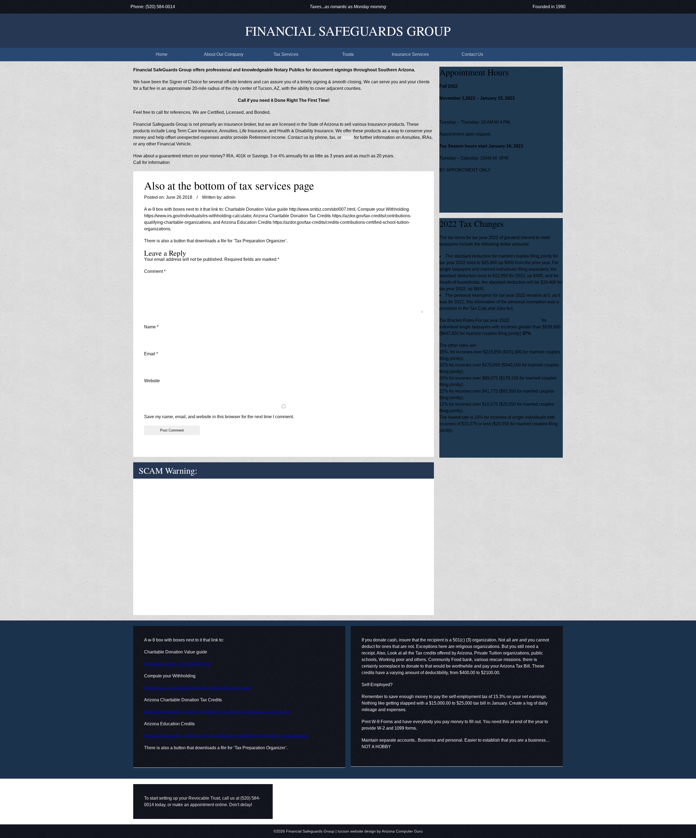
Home (161, 54)
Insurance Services (410, 54)
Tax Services (286, 54)
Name (151, 327)
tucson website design (357, 831)
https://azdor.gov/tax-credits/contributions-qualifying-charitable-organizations (217, 711)
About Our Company (223, 54)
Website (152, 380)
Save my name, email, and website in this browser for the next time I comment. (219, 416)
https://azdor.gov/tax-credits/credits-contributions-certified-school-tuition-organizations (225, 735)
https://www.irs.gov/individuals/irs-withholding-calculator (197, 688)
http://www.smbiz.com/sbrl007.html (177, 664)
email (347, 137)
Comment (155, 271)
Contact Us (472, 54)
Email (151, 353)
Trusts (348, 54)
